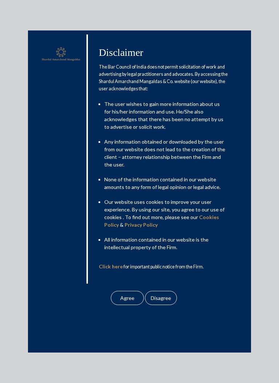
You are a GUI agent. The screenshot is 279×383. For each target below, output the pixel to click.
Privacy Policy (141, 225)
